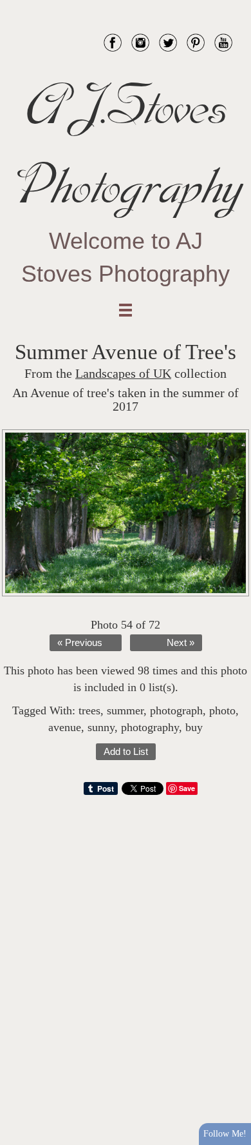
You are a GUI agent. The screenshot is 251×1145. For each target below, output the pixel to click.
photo (222, 710)
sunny (101, 727)
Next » (180, 643)
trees (89, 710)
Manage (233, 6)
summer (125, 710)
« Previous (79, 643)
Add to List (126, 752)
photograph (176, 710)
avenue (64, 727)
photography (150, 727)
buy (194, 727)
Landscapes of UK (123, 373)
